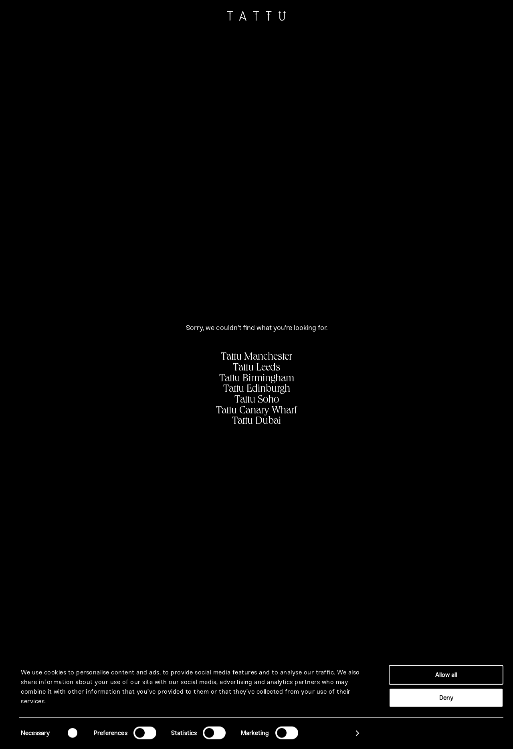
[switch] (144, 733)
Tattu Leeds (256, 368)
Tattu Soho (256, 400)
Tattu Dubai (256, 422)
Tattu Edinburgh (256, 390)
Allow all (446, 674)
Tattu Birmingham (256, 379)
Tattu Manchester (256, 357)
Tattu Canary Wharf (256, 411)
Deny (446, 697)
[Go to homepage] (256, 18)
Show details (330, 733)
